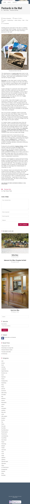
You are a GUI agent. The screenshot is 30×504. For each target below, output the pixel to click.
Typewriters (3, 463)
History (2, 386)
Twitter (2, 455)
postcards (9, 183)
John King (25, 128)
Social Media (3, 437)
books (2, 365)
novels (2, 414)
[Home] (1, 10)
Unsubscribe (15, 497)
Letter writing (18, 20)
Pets (2, 422)
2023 (2, 361)
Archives (3, 363)
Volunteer (3, 471)
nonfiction (3, 410)
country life (3, 369)
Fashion (2, 378)
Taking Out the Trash (5, 345)
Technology (3, 443)
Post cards (3, 426)
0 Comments (6, 23)
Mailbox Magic (15, 255)
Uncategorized (4, 469)
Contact (15, 2)
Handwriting (10, 20)
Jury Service (3, 390)
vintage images (4, 183)
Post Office (3, 428)
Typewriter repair (4, 461)
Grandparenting (4, 380)
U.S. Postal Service (5, 467)
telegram (3, 445)
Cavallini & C (13, 139)
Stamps (2, 441)
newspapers (3, 408)
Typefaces (3, 457)
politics (5, 183)
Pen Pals (3, 420)
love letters (3, 394)
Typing (2, 465)
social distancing (4, 436)
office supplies (4, 416)
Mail (23, 20)
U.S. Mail (24, 183)
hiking (2, 384)
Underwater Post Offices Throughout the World (15, 260)
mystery (2, 404)
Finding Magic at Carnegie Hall (7, 347)
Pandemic (3, 418)
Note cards (3, 412)
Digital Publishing (4, 371)
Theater (3, 447)
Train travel (3, 449)
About (9, 2)
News (2, 406)
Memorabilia (3, 402)
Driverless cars (4, 373)
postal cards (15, 73)
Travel (2, 453)
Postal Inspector (4, 432)
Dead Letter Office (15, 310)
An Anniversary (4, 353)
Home (4, 2)
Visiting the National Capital (6, 349)
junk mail (3, 388)
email (4, 20)
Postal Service (4, 434)
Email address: (4, 323)
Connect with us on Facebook (10, 337)
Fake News (3, 376)
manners (3, 400)
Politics (2, 424)
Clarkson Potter (19, 146)
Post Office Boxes (4, 430)
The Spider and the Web (6, 351)
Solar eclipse (3, 439)
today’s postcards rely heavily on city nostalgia (13, 130)
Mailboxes (3, 398)
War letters (3, 475)
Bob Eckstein (10, 150)
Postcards (3, 80)
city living (3, 367)
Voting (2, 473)
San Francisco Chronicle (17, 183)
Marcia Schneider (7, 18)
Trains (2, 451)
